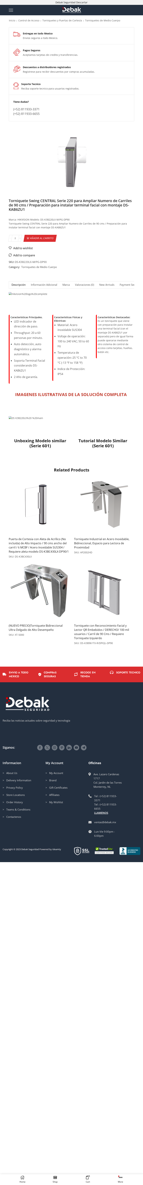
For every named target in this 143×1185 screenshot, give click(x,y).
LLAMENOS (101, 813)
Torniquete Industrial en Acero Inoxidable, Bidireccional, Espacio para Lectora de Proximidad (101, 543)
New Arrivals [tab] (106, 285)
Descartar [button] (82, 2)
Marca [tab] (66, 285)
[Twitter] (47, 747)
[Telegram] (83, 747)
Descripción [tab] (19, 285)
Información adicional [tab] (44, 285)
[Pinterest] (62, 747)
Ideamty (56, 849)
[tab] (18, 284)
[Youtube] (76, 747)
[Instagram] (54, 747)
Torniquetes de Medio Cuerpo (102, 20)
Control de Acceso (28, 20)
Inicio (12, 20)
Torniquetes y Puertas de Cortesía (62, 20)
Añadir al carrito (42, 238)
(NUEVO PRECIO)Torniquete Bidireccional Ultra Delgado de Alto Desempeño (36, 628)
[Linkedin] (69, 747)
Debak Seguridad (30, 849)
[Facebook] (40, 747)
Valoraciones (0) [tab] (84, 285)
